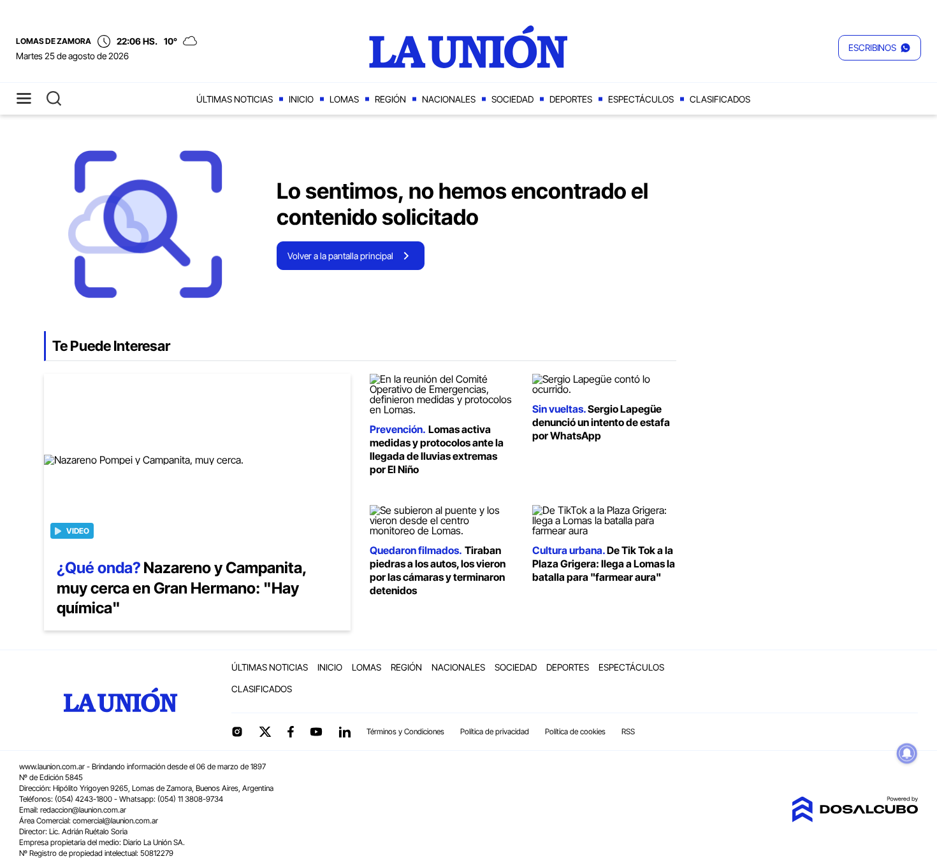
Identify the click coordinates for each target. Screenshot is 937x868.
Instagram (237, 731)
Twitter (265, 732)
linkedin (344, 731)
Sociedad (512, 99)
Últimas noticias (234, 99)
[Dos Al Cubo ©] (855, 818)
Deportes (570, 99)
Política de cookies (575, 731)
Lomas (344, 99)
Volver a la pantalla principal (340, 255)
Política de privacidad (494, 731)
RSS (628, 731)
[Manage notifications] (907, 753)
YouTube (316, 732)
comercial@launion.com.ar (115, 820)
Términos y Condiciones (405, 731)
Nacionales (449, 99)
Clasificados (720, 99)
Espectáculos (641, 99)
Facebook (290, 731)
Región (390, 99)
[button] (879, 47)
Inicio (301, 99)
